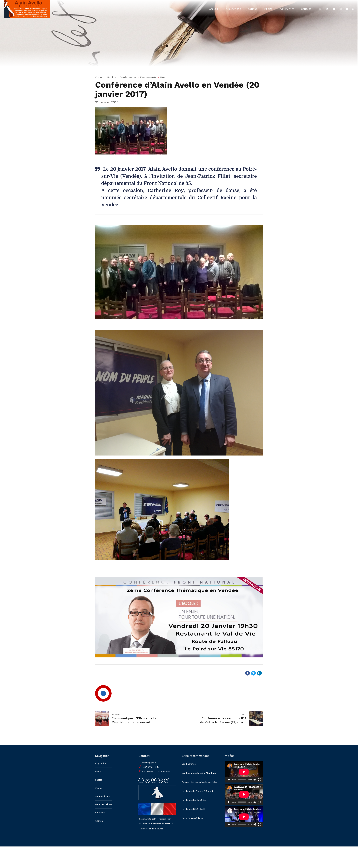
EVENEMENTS (286, 9)
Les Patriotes (189, 764)
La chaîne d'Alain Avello (194, 809)
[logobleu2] (157, 793)
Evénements (148, 77)
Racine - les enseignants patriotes (199, 782)
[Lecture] (228, 779)
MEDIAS (268, 9)
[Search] (353, 9)
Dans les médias (103, 804)
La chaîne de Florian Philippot (197, 791)
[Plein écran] (259, 779)
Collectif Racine (105, 77)
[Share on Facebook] (247, 673)
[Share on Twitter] (253, 673)
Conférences (128, 77)
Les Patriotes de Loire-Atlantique (199, 773)
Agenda (99, 821)
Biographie (100, 763)
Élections (100, 812)
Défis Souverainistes (192, 818)
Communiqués (102, 796)
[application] (244, 772)
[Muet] (254, 779)
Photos (98, 780)
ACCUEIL (213, 9)
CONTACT (306, 9)
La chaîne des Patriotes (194, 800)
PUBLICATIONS (233, 9)
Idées (98, 771)
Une (162, 77)
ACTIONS (252, 9)
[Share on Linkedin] (259, 673)
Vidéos (98, 788)
